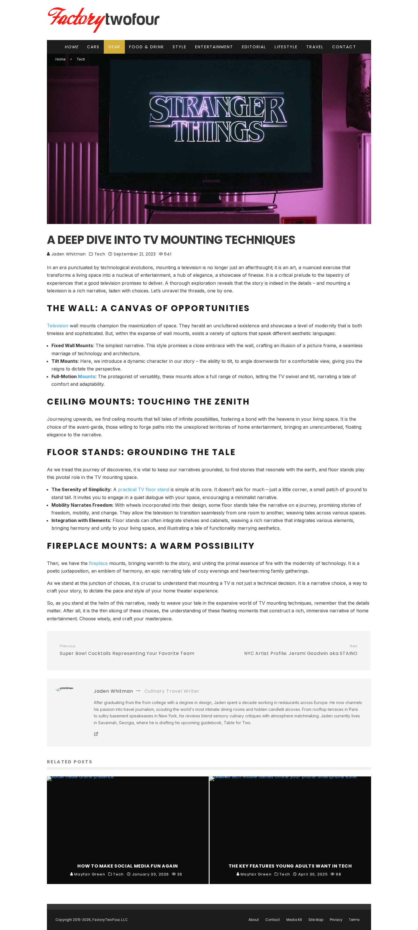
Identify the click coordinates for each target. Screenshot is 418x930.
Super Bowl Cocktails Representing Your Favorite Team (127, 650)
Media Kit (294, 919)
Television (57, 325)
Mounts (86, 376)
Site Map (316, 919)
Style (180, 47)
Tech (99, 254)
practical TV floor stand (143, 489)
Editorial (254, 47)
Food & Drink (146, 47)
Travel (315, 47)
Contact (344, 47)
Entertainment (214, 47)
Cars (93, 47)
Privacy (336, 919)
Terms (354, 919)
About (254, 919)
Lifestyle (286, 47)
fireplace (98, 563)
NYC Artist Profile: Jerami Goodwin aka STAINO (301, 650)
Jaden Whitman (68, 254)
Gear (114, 47)
